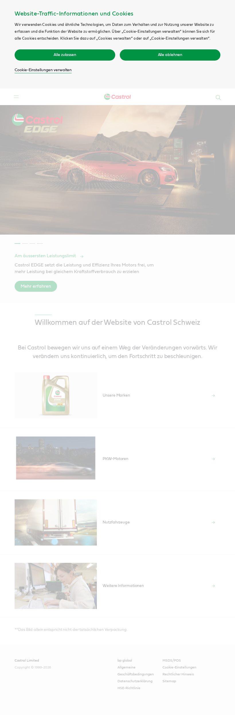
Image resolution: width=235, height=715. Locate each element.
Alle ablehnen (170, 55)
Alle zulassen (65, 55)
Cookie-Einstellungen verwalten (43, 70)
